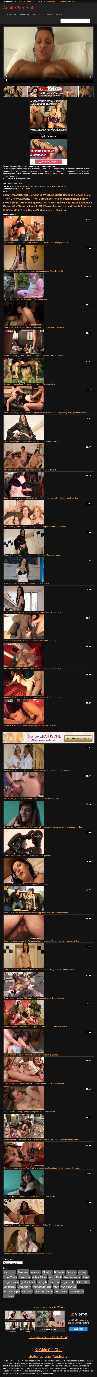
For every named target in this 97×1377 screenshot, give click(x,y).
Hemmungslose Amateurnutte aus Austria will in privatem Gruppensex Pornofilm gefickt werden (42, 1139)
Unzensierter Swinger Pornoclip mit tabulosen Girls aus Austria (29, 1253)
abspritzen (9, 195)
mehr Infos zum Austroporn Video (16, 178)
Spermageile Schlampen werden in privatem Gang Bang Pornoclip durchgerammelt (37, 770)
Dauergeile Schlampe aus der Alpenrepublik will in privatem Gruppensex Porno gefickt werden (41, 941)
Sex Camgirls (19, 1)
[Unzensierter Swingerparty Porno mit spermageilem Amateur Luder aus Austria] (48, 1012)
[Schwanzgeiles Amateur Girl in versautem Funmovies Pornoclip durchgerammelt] (48, 228)
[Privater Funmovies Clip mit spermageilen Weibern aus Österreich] (48, 455)
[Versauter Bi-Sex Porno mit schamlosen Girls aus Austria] (48, 569)
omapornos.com (33, 1)
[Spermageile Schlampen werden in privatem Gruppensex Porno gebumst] (48, 683)
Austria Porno (24, 188)
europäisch (46, 198)
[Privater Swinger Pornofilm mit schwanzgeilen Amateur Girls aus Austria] (48, 655)
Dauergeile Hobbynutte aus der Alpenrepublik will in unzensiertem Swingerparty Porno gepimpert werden (45, 412)
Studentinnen (44, 210)
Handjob (33, 202)
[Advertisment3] (48, 737)
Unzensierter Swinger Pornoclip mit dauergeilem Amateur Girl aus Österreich (34, 355)
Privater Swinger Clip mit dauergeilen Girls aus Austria (25, 299)
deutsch (78, 195)
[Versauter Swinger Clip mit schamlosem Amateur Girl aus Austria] (48, 1182)
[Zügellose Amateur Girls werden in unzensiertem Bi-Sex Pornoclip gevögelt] (48, 1211)
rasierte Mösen (12, 210)
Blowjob (23, 186)
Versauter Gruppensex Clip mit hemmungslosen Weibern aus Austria (31, 640)
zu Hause (58, 210)
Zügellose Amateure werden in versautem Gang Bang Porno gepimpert (32, 555)
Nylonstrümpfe (71, 206)
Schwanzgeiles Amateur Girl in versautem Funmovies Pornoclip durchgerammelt (36, 242)
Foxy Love (17, 183)
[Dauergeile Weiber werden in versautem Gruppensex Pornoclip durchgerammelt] (48, 898)
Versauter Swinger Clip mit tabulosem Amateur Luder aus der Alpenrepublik (34, 1083)
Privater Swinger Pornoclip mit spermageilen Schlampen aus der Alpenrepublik (35, 526)
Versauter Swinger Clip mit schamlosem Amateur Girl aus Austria (29, 1196)
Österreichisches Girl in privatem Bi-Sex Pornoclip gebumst (27, 855)
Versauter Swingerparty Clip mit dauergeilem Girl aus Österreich (29, 1111)
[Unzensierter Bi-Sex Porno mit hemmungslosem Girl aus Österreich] (48, 711)
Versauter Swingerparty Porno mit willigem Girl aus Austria (27, 884)
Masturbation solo (28, 206)
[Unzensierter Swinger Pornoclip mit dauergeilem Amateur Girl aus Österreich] (48, 342)
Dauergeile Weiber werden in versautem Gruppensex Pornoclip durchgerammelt (36, 912)
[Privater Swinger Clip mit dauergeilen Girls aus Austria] (48, 285)
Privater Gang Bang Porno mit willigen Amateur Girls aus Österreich (31, 441)
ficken (42, 186)
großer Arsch (51, 186)
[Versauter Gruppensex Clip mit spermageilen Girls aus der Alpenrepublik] (48, 598)
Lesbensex (85, 202)
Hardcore (44, 202)
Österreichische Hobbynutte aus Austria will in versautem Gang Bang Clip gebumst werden (40, 969)
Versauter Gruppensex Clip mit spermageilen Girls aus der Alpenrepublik (33, 612)
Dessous (68, 195)
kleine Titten (71, 202)
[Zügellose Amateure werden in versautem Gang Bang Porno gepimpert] (48, 541)
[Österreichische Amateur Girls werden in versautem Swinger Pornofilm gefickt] (48, 984)
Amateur (15, 186)
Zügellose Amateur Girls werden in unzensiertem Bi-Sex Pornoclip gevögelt (34, 1225)
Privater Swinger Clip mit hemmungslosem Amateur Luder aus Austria (31, 798)
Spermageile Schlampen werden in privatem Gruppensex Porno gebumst (33, 697)
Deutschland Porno (50, 1)
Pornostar (62, 186)
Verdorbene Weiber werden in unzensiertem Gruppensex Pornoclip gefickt (33, 271)
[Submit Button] (87, 21)
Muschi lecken (53, 206)
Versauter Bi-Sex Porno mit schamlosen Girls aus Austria (26, 583)
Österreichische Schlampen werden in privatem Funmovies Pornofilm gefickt (34, 327)
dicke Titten (33, 186)
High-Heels (57, 202)
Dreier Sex (17, 198)
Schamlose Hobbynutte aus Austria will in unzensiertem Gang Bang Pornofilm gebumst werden (41, 1168)
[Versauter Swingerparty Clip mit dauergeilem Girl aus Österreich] (48, 1098)
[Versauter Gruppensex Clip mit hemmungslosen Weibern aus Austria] (48, 626)
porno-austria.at (67, 1)
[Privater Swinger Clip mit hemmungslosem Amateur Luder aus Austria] (48, 784)
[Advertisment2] (48, 149)
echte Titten (30, 198)
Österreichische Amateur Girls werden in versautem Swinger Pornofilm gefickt (35, 998)
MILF (42, 206)
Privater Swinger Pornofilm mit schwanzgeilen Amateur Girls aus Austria (32, 668)
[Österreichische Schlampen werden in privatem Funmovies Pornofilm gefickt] (48, 313)
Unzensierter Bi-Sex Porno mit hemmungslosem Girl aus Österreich (30, 725)
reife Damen (29, 210)
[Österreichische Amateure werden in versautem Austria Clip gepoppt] (48, 1041)
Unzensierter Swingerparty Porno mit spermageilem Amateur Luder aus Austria (35, 1026)
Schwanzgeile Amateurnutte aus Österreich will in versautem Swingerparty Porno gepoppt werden (43, 827)
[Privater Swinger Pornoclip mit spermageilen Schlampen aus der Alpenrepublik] (48, 512)
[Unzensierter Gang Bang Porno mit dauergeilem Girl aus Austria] (48, 370)
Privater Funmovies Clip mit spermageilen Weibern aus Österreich (30, 469)
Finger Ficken (11, 1282)
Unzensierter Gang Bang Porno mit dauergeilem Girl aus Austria (29, 384)
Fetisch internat (63, 198)
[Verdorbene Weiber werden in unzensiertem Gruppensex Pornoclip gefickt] (48, 257)
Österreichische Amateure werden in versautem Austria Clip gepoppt (31, 1054)
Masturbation (10, 206)
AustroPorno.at (18, 7)
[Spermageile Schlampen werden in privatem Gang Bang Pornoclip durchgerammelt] (48, 756)
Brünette (57, 195)
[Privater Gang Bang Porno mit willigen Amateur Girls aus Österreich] (48, 427)
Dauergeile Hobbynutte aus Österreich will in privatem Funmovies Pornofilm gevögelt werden (41, 498)
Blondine (34, 195)
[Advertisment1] (48, 115)
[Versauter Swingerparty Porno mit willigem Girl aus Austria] (48, 870)
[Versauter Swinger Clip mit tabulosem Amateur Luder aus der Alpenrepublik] (48, 1069)
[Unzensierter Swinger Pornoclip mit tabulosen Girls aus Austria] (48, 1239)
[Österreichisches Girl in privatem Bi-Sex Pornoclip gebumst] (48, 841)
